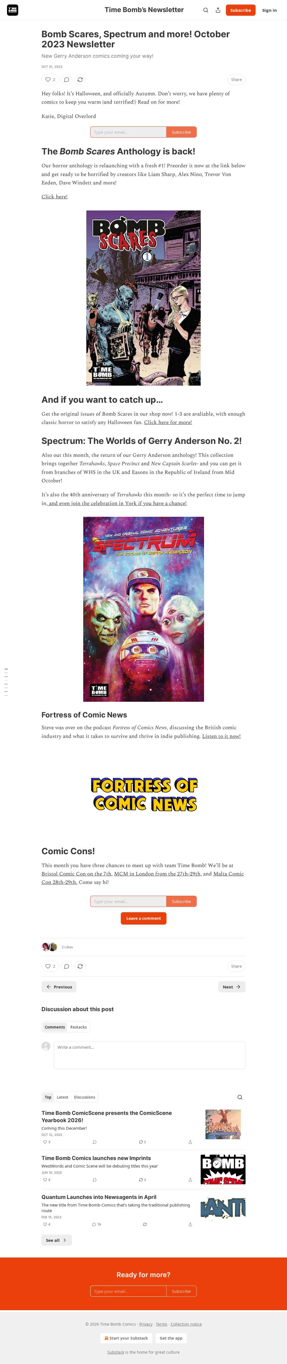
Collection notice (186, 1324)
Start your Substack (129, 1338)
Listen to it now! (221, 736)
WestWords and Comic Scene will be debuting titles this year (99, 1166)
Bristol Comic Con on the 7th (76, 874)
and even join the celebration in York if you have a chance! (117, 503)
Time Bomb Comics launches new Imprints (96, 1158)
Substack (115, 1352)
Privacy (145, 1324)
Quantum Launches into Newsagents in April (98, 1197)
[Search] (205, 10)
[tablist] (65, 1027)
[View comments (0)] (66, 79)
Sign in (269, 10)
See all (53, 1240)
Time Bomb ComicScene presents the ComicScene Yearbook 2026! (106, 1117)
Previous (63, 987)
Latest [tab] (62, 1097)
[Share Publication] (218, 10)
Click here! (54, 197)
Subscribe (240, 10)
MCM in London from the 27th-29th (157, 874)
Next (228, 987)
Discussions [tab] (84, 1097)
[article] (143, 1127)
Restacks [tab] (78, 1027)
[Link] (33, 151)
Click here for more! (168, 422)
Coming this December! (64, 1128)
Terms (161, 1324)
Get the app (171, 1338)
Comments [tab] (55, 1027)
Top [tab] (48, 1097)
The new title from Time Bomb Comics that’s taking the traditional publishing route (115, 1207)
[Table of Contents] (6, 682)
